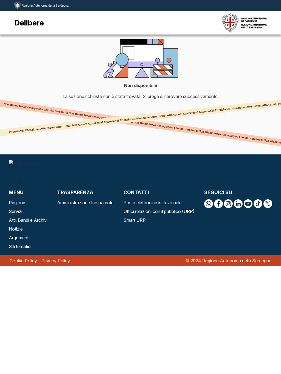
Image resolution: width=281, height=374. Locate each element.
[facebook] (218, 203)
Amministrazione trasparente (85, 202)
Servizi (15, 211)
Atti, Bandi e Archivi (28, 220)
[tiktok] (258, 203)
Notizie (16, 229)
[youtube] (248, 203)
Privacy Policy (55, 260)
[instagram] (228, 203)
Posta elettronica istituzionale (152, 202)
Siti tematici (20, 246)
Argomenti (19, 237)
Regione (17, 202)
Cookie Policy (23, 260)
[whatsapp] (208, 203)
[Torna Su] (262, 355)
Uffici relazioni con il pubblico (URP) (159, 211)
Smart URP (134, 220)
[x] (268, 203)
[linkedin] (238, 203)
